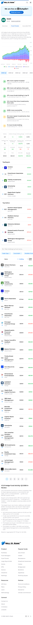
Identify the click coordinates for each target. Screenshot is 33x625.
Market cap (15, 21)
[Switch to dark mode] (30, 616)
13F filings (17, 532)
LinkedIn (3, 609)
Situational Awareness (24, 561)
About (3, 604)
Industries (4, 572)
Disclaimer (21, 589)
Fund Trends (15, 26)
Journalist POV (26, 26)
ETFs (2, 567)
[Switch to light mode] (28, 616)
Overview (5, 26)
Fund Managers (5, 555)
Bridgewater (21, 567)
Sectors (3, 570)
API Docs (3, 584)
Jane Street (21, 552)
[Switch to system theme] (26, 616)
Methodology (5, 592)
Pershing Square (23, 575)
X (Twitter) (4, 607)
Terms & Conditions (23, 584)
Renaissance (21, 558)
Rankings (4, 575)
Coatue (20, 564)
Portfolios (4, 552)
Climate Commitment (24, 592)
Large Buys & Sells (6, 561)
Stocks (3, 564)
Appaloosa (21, 572)
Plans (2, 587)
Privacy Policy (22, 587)
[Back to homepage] (8, 2)
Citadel (20, 555)
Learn (3, 589)
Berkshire (21, 570)
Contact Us (4, 601)
